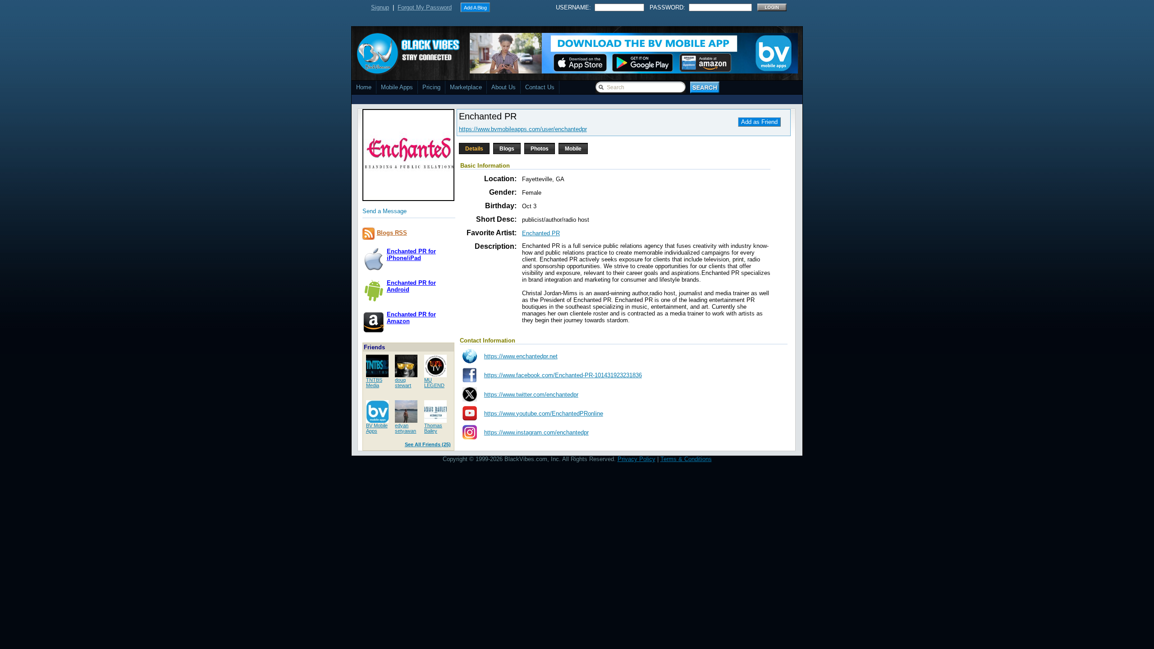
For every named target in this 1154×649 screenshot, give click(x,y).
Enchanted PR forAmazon (411, 317)
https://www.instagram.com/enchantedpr (536, 432)
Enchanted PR (541, 233)
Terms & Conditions (686, 459)
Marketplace (466, 87)
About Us (503, 87)
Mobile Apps (397, 87)
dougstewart (403, 382)
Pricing (431, 87)
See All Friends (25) (428, 444)
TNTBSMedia (374, 382)
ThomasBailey (433, 428)
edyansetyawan (405, 428)
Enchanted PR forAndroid (411, 286)
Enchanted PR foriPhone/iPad (411, 254)
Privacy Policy (636, 459)
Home (363, 87)
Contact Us (539, 87)
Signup (380, 7)
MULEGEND (434, 382)
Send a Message (384, 211)
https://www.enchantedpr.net (521, 356)
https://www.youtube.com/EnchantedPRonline (543, 413)
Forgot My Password (425, 7)
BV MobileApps (377, 428)
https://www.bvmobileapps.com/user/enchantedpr (523, 129)
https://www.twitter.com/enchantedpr (531, 394)
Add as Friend (759, 122)
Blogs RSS (392, 232)
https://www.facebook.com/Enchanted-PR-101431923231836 (563, 375)
